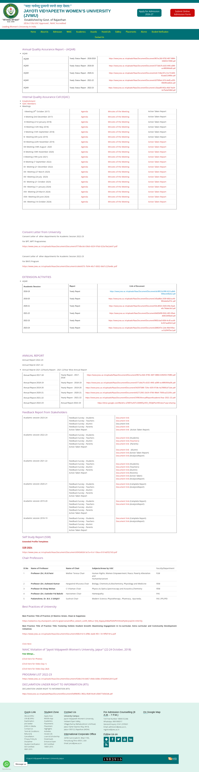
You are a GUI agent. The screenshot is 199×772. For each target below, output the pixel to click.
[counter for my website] (112, 759)
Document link (122, 417)
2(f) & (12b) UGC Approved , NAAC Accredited (45, 23)
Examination (29, 721)
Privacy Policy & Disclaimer (30, 740)
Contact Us (99, 37)
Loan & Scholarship (52, 736)
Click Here (26, 644)
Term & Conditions (31, 731)
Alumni (144, 31)
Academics (48, 721)
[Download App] (106, 739)
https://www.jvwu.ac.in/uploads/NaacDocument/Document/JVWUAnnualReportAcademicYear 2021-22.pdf (130, 398)
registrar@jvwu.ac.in (111, 729)
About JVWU (29, 716)
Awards (93, 31)
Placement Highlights (48, 727)
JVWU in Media (30, 726)
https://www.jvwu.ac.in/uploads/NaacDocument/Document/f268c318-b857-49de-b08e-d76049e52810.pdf (69, 678)
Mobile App (48, 718)
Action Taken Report (157, 142)
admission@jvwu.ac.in (117, 727)
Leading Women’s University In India (19, 26)
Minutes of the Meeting (118, 111)
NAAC (69, 31)
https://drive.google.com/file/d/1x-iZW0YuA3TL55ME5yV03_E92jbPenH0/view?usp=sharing (136, 403)
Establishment (28, 101)
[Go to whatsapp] (6, 764)
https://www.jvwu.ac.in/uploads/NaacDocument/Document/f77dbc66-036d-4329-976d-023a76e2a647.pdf (69, 246)
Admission (57, 31)
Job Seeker (28, 723)
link (127, 470)
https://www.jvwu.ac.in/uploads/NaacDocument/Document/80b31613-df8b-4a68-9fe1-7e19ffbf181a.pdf (69, 634)
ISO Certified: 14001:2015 (49, 745)
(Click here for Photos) (32, 658)
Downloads (48, 739)
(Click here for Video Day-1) (34, 663)
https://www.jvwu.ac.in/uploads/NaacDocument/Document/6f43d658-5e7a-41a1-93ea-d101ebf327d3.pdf (69, 552)
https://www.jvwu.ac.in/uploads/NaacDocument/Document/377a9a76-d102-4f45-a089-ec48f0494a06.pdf (130, 383)
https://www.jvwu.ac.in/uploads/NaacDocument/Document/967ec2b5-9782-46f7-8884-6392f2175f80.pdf (131, 375)
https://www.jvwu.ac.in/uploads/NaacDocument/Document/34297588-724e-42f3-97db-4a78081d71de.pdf (130, 388)
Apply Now (48, 716)
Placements (131, 31)
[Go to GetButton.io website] (6, 769)
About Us (44, 31)
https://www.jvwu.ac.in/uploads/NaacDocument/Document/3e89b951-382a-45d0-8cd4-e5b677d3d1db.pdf (67, 694)
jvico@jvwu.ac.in (75, 743)
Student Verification (160, 31)
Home (33, 31)
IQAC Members (29, 103)
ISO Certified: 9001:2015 (29, 747)
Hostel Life (106, 31)
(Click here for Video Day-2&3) (35, 668)
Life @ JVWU (29, 718)
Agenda (84, 111)
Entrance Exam (50, 741)
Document (121, 470)
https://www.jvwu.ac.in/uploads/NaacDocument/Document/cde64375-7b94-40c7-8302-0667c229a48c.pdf (69, 266)
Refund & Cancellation (29, 735)
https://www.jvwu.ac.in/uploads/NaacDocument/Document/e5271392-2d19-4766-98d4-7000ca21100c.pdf (130, 393)
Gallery (118, 31)
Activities (47, 731)
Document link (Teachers (127, 441)
